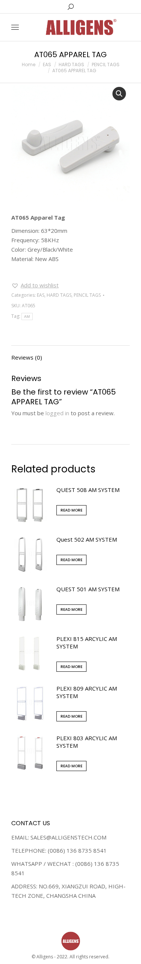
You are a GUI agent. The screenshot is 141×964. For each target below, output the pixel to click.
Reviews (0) (26, 357)
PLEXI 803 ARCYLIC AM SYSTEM (86, 741)
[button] (35, 285)
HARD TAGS (59, 295)
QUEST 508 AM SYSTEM (88, 489)
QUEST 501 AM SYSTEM (88, 589)
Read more (71, 510)
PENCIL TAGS (87, 295)
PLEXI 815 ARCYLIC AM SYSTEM (86, 642)
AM (27, 316)
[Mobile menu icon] (15, 27)
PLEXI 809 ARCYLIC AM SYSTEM (86, 692)
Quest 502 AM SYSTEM (86, 539)
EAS (40, 295)
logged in (57, 413)
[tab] (70, 353)
